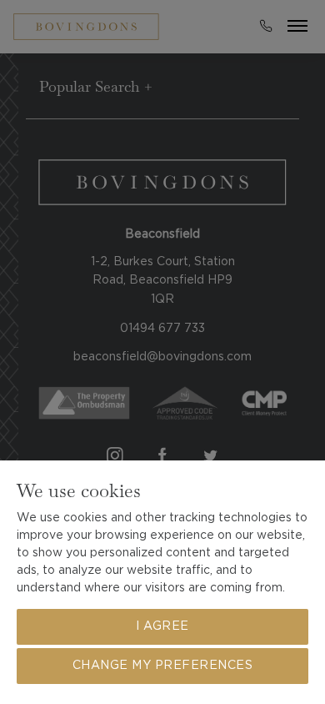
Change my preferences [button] (162, 665)
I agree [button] (162, 626)
